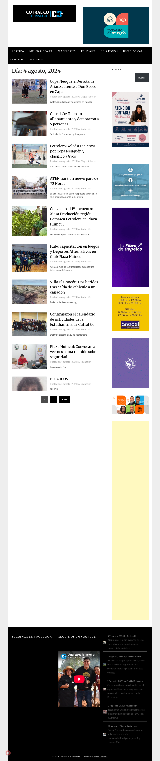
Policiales (88, 51)
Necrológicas (132, 51)
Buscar (116, 69)
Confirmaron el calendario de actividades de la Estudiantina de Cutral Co (72, 319)
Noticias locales (40, 51)
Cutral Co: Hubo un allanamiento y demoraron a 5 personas (74, 119)
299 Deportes (67, 51)
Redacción (85, 129)
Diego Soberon (88, 96)
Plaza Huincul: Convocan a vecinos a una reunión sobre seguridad (74, 351)
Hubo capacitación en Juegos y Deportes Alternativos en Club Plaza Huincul (74, 251)
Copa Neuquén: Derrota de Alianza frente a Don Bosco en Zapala (73, 86)
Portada (18, 51)
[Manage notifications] (8, 752)
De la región (109, 51)
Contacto (17, 59)
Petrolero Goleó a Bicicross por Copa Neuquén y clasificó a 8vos (72, 151)
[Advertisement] (130, 520)
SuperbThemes (100, 756)
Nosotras (36, 59)
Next (64, 399)
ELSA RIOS (59, 379)
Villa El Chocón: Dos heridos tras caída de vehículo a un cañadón (74, 287)
